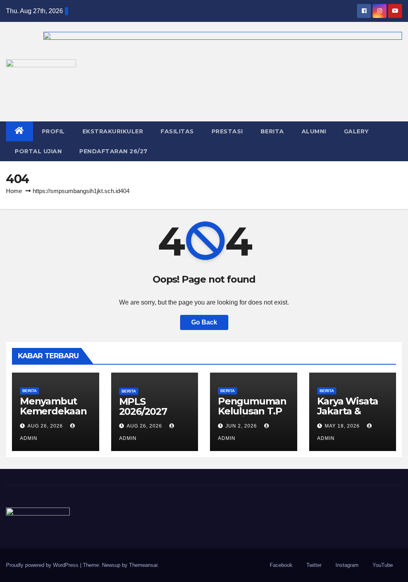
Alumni (314, 131)
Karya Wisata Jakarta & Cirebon (348, 411)
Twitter (314, 565)
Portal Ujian (38, 151)
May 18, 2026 (342, 426)
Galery (356, 131)
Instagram (347, 565)
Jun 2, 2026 (241, 426)
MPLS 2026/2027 (143, 406)
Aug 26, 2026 (45, 426)
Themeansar (143, 565)
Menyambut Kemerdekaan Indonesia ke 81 (53, 416)
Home (14, 190)
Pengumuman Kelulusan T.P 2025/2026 (252, 411)
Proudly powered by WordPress (43, 565)
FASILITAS (177, 131)
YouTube (383, 565)
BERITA (272, 131)
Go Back (204, 322)
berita (29, 391)
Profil (53, 131)
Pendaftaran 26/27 (113, 151)
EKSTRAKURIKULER (112, 131)
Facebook (281, 565)
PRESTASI (227, 131)
